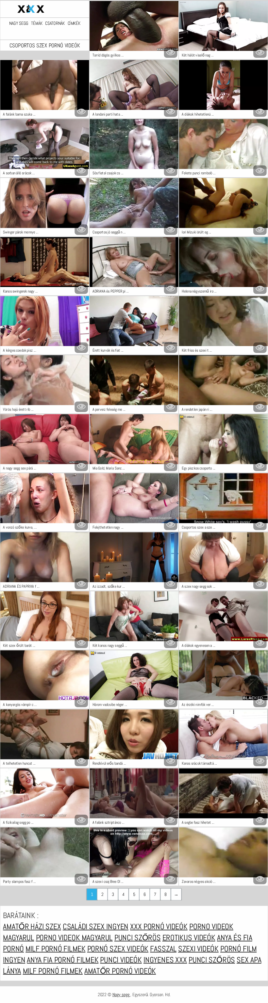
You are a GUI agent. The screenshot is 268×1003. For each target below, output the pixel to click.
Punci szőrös (137, 937)
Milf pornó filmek (55, 948)
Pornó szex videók (118, 948)
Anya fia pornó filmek (62, 959)
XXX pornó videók (159, 926)
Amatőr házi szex (32, 926)
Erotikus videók (188, 937)
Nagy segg (18, 23)
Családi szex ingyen (95, 926)
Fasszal (163, 948)
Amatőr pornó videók (120, 971)
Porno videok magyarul (74, 937)
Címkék (74, 23)
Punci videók (121, 959)
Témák (36, 23)
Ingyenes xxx (165, 959)
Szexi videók (198, 948)
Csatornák (55, 23)
